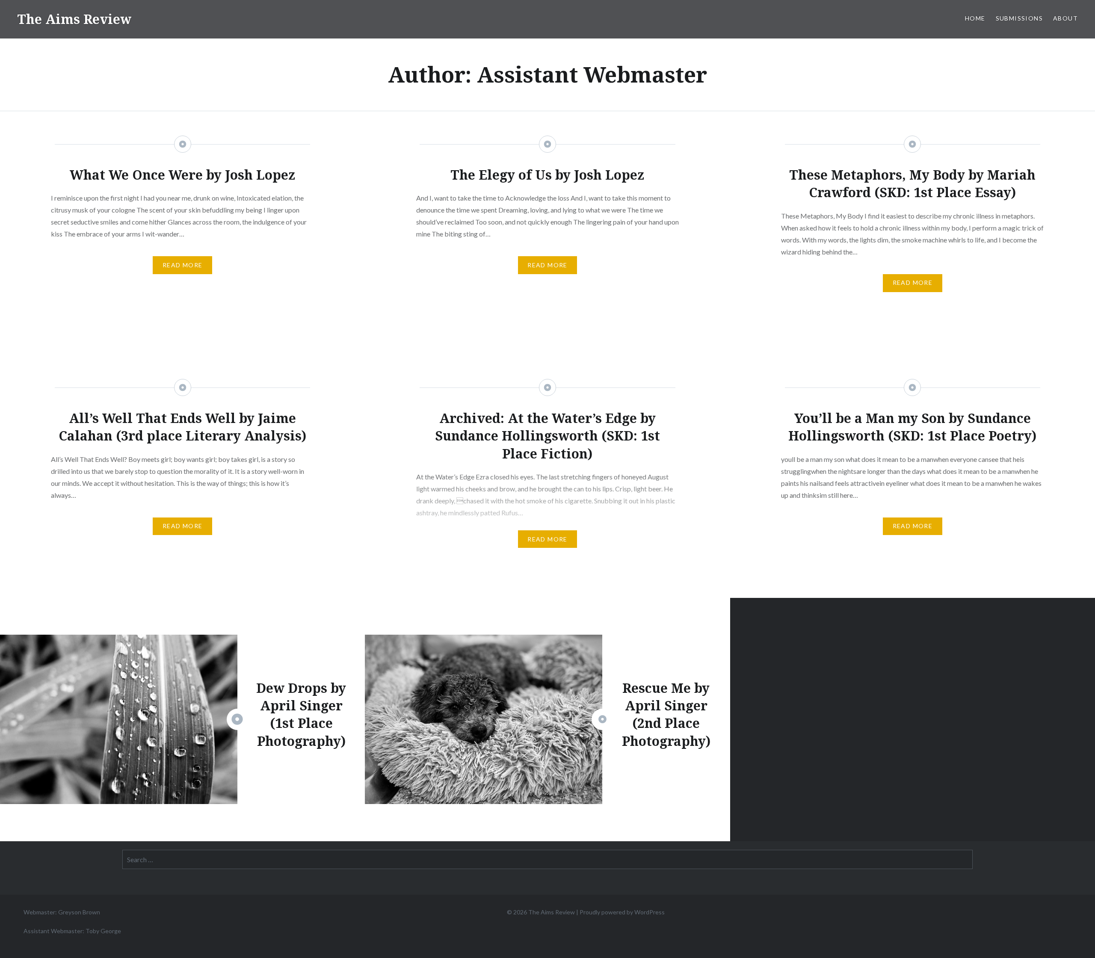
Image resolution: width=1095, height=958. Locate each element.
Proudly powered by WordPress (622, 912)
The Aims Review (74, 19)
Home (975, 18)
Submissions (1019, 18)
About (1065, 18)
